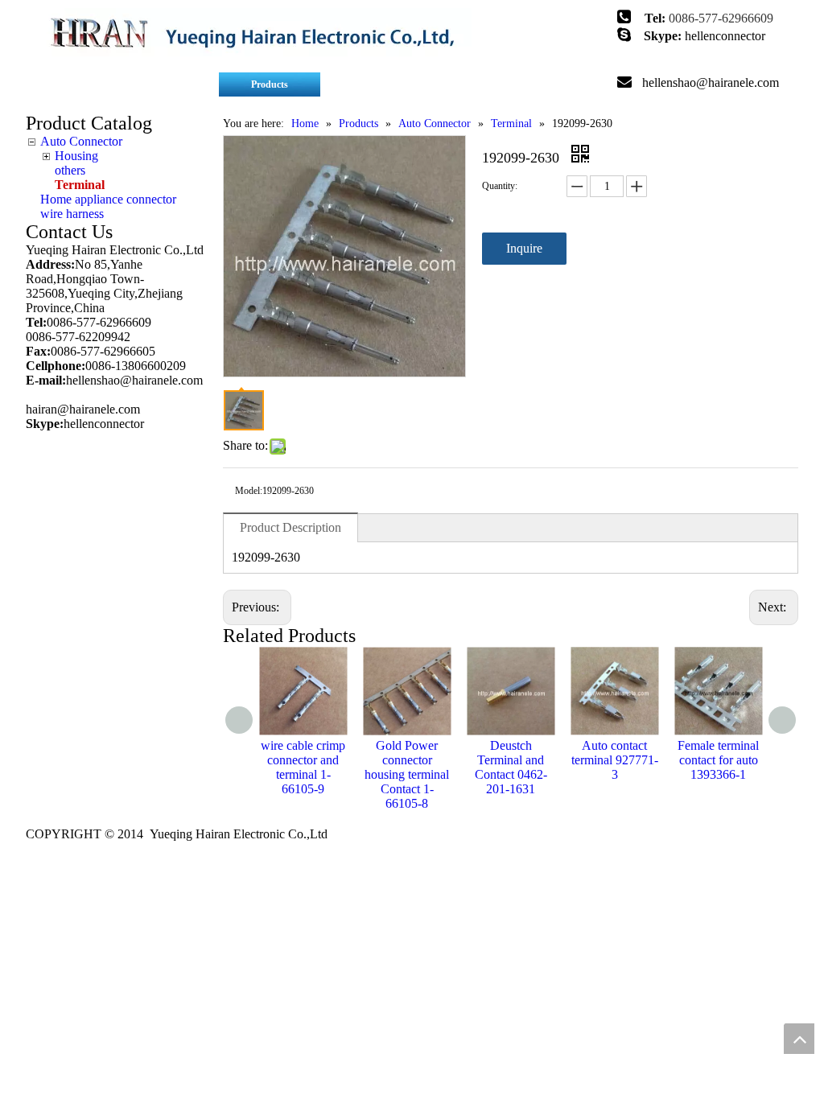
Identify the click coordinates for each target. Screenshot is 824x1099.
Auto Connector (81, 141)
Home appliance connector (108, 199)
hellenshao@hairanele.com (710, 82)
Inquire (524, 248)
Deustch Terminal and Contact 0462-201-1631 (511, 767)
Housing (76, 156)
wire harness (72, 213)
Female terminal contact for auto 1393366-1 (718, 760)
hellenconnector (725, 36)
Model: (248, 490)
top (799, 1038)
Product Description (290, 527)
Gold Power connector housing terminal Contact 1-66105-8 (407, 774)
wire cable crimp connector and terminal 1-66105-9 (303, 767)
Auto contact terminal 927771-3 (614, 760)
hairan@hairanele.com (84, 409)
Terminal (80, 184)
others (70, 170)
